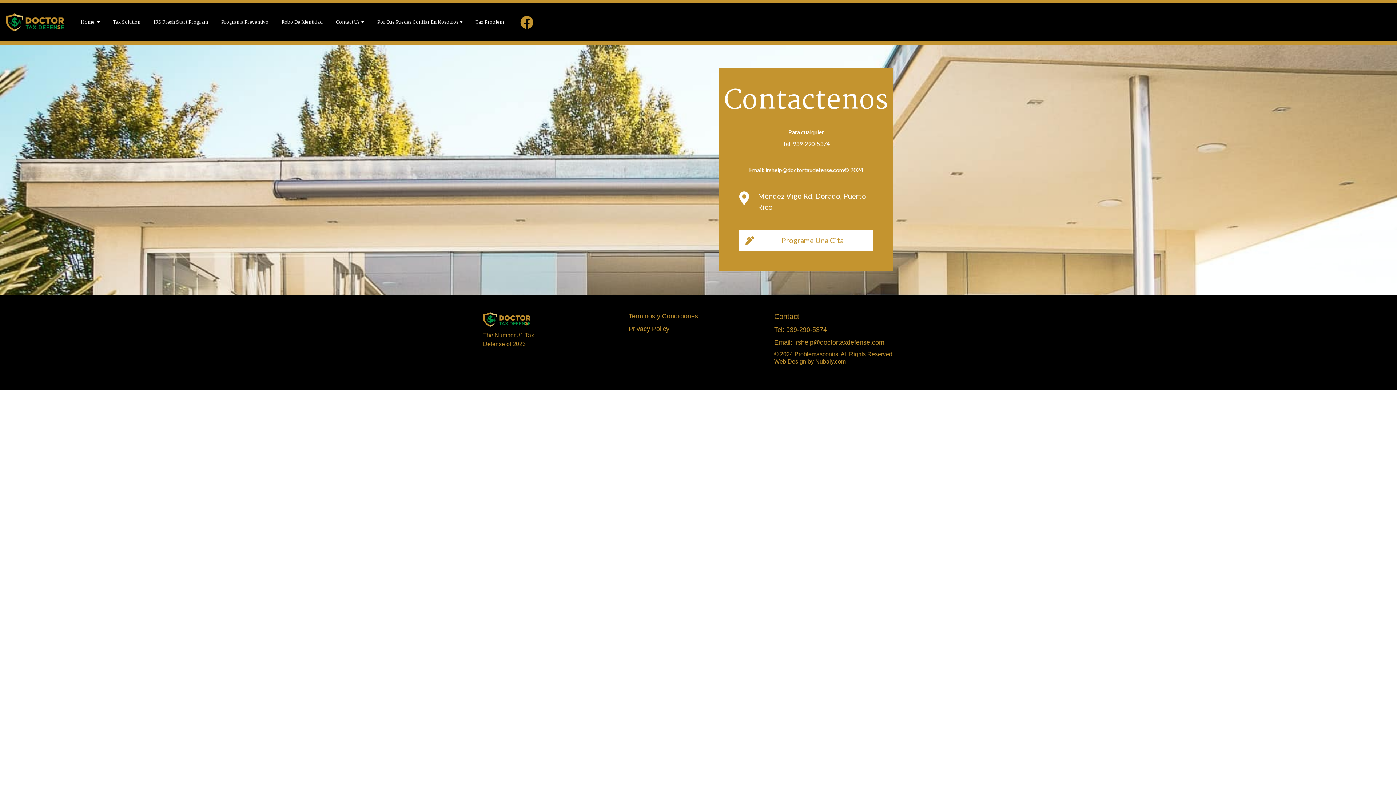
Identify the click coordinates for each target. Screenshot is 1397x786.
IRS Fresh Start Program (181, 22)
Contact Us (348, 22)
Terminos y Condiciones (663, 316)
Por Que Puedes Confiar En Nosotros (417, 22)
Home (88, 22)
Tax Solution (126, 22)
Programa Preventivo (244, 22)
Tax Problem (490, 22)
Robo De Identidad (302, 22)
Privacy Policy (649, 329)
